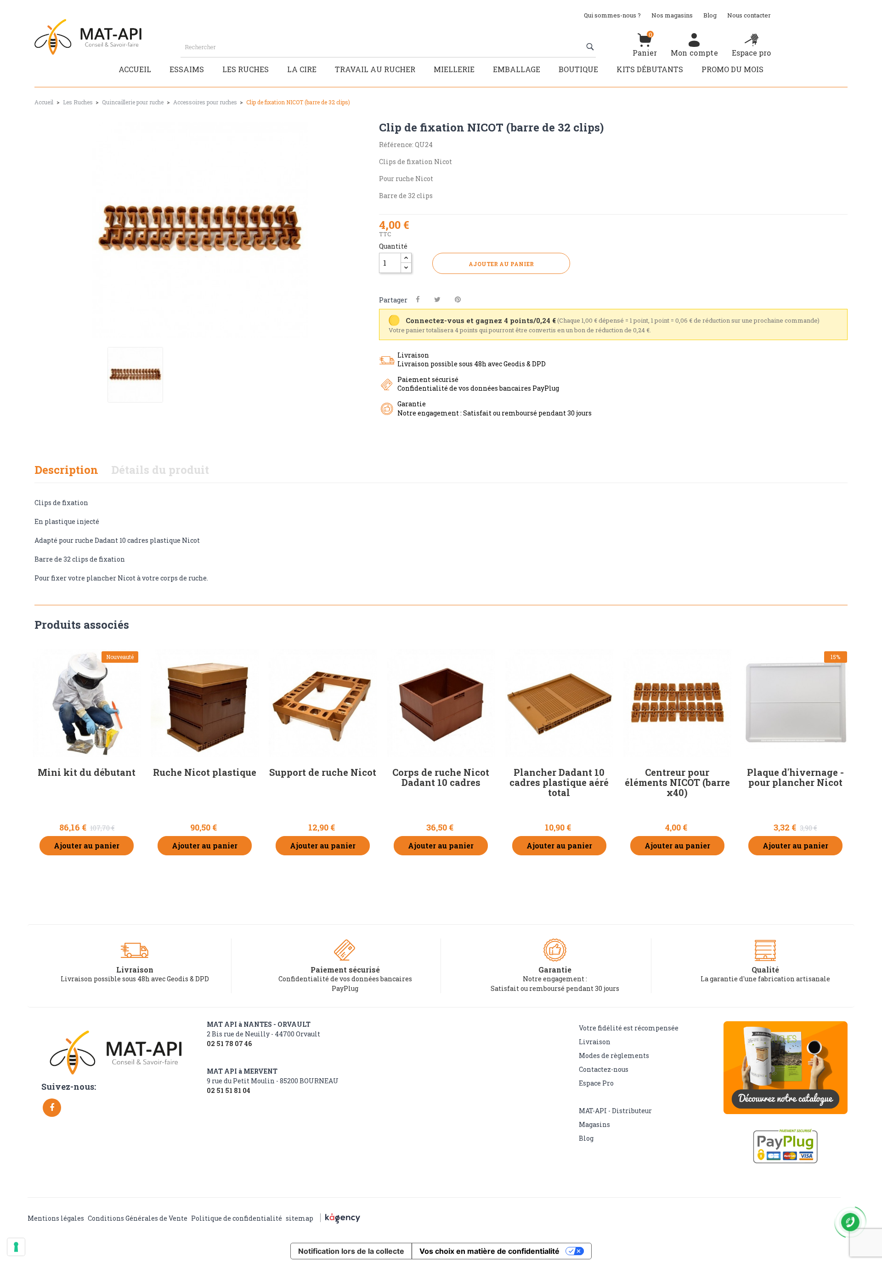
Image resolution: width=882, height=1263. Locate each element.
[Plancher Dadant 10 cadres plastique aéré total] (559, 703)
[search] (591, 47)
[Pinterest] (457, 299)
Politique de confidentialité (236, 1218)
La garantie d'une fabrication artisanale (765, 978)
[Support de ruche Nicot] (323, 703)
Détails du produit (160, 469)
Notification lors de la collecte (351, 1251)
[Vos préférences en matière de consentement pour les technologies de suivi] (16, 1247)
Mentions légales (56, 1218)
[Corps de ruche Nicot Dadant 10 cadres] (441, 703)
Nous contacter (749, 15)
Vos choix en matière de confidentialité (489, 1251)
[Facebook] (52, 1107)
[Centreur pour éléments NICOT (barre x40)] (677, 703)
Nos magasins (672, 15)
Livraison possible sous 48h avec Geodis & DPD (135, 978)
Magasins (594, 1124)
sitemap (299, 1218)
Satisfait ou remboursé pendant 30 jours (555, 988)
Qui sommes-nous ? (612, 15)
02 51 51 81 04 (228, 1090)
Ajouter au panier (501, 263)
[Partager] (417, 299)
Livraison (595, 1041)
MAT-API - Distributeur (615, 1110)
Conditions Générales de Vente (137, 1218)
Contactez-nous (603, 1069)
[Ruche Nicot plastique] (205, 703)
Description (66, 469)
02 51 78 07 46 (229, 1044)
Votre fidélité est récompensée (628, 1028)
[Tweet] (437, 299)
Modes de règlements (614, 1055)
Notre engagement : (555, 978)
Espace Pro (596, 1083)
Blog (710, 15)
